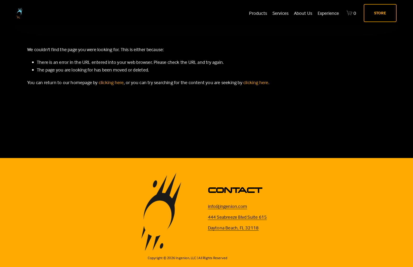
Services (280, 13)
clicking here (111, 82)
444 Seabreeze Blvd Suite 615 (237, 217)
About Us (303, 13)
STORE (380, 13)
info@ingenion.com (227, 206)
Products (258, 13)
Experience (328, 13)
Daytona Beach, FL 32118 (233, 228)
